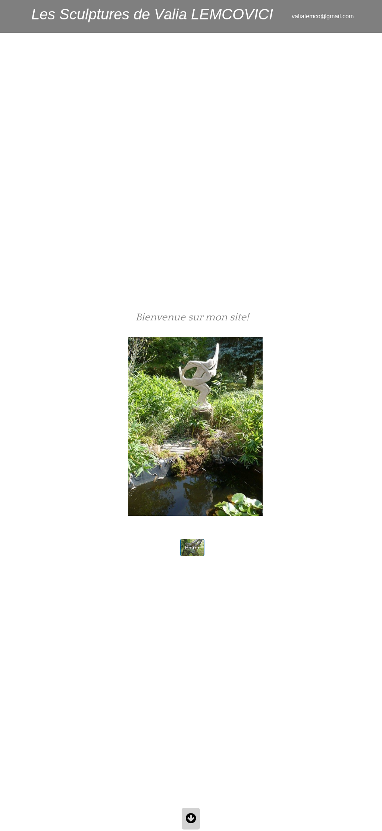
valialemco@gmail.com (323, 16)
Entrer (192, 548)
